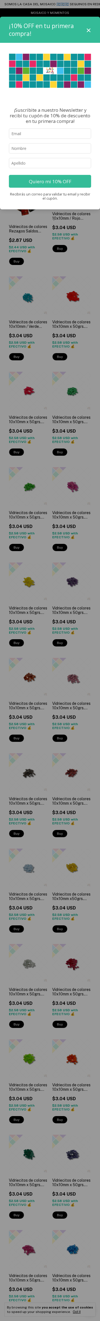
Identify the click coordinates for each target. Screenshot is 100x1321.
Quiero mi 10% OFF (50, 181)
